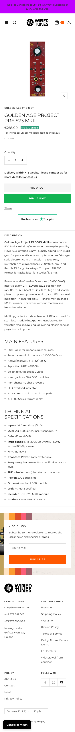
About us (10, 679)
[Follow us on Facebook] (45, 682)
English (38, 711)
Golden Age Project (19, 108)
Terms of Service (51, 633)
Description (13, 235)
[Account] (69, 22)
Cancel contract (17, 724)
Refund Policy (50, 627)
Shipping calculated (33, 132)
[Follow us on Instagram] (53, 682)
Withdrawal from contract (52, 660)
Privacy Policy (13, 698)
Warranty (47, 620)
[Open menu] (6, 22)
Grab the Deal (41, 8)
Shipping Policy (51, 614)
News (7, 692)
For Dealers (48, 651)
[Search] (14, 22)
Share (8, 208)
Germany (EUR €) (16, 711)
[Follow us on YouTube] (62, 682)
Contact (9, 685)
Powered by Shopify (34, 721)
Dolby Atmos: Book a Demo (54, 642)
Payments (47, 607)
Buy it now (37, 198)
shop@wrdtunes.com (17, 607)
